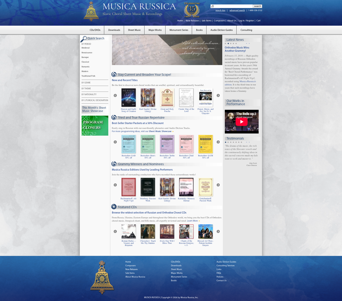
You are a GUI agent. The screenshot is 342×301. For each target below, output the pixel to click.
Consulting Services (226, 266)
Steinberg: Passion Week (148, 199)
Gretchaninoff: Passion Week (206, 199)
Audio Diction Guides (222, 30)
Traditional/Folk (88, 76)
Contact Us (222, 281)
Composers (219, 21)
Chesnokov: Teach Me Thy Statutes (148, 242)
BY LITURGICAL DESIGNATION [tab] (95, 100)
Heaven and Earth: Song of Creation (128, 110)
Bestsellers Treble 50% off (167, 156)
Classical (85, 62)
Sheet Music (134, 30)
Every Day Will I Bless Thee (167, 242)
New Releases (192, 21)
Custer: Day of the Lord (186, 110)
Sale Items (206, 21)
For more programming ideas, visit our (142, 131)
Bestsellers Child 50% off (186, 156)
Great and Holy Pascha (167, 110)
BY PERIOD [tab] (86, 44)
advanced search (237, 10)
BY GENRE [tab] (86, 83)
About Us (231, 21)
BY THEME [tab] (86, 89)
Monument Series (179, 30)
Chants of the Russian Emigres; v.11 (186, 243)
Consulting (246, 30)
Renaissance (87, 53)
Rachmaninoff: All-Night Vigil (129, 199)
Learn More (192, 221)
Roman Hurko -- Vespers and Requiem (129, 243)
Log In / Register (246, 21)
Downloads (114, 30)
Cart (258, 21)
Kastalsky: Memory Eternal (186, 199)
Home (180, 21)
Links (219, 269)
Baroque (85, 57)
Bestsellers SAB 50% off (129, 156)
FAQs (219, 273)
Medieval (86, 48)
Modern (85, 72)
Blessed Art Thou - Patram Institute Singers (206, 243)
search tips (220, 10)
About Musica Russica (135, 277)
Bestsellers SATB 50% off (205, 156)
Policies (220, 277)
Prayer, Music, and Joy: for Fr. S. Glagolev (206, 111)
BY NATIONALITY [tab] (89, 95)
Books (199, 30)
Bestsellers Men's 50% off (148, 156)
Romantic (86, 67)
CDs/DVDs (95, 30)
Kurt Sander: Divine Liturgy (147, 110)
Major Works (155, 30)
